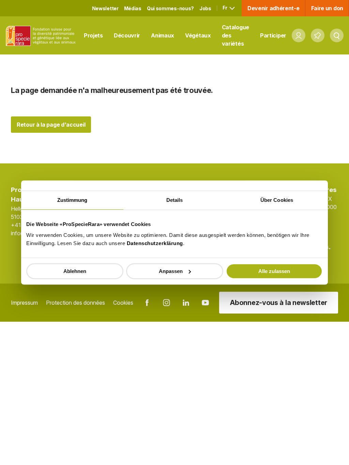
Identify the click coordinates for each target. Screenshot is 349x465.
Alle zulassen (274, 271)
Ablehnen (74, 271)
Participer (273, 35)
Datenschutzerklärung (155, 243)
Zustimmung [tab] (72, 200)
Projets (93, 35)
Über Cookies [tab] (276, 200)
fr (225, 8)
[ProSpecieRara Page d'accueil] (41, 35)
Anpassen (171, 271)
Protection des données (75, 302)
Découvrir (127, 35)
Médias (132, 8)
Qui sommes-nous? (170, 8)
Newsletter (105, 8)
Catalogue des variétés (235, 35)
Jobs (205, 8)
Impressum (24, 302)
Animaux (162, 35)
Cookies (123, 302)
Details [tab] (174, 200)
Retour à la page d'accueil (51, 124)
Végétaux (198, 35)
